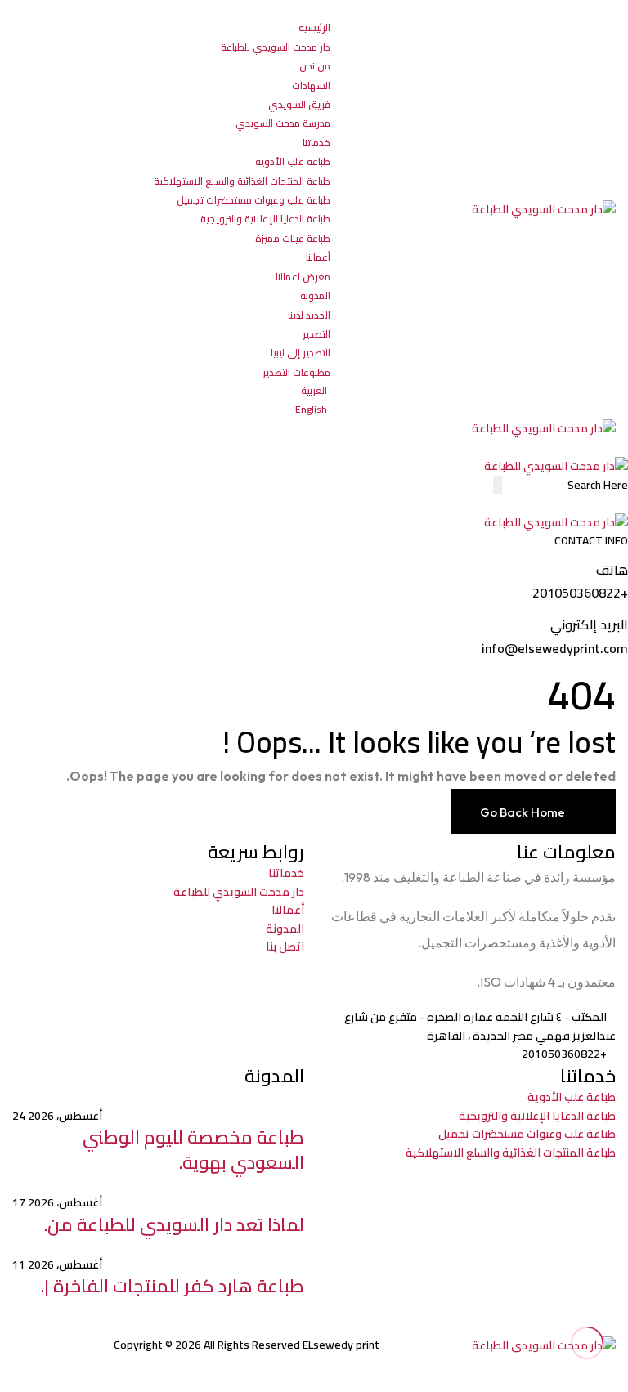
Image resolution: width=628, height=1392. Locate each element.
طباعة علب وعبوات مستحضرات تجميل (253, 199)
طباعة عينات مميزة (292, 238)
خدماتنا (316, 142)
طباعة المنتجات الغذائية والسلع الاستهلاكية (242, 181)
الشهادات (311, 85)
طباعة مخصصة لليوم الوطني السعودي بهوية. (193, 1149)
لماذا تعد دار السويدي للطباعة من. (174, 1224)
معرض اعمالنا (303, 276)
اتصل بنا (285, 946)
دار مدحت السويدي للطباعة (275, 47)
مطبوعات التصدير (296, 372)
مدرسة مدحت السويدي (283, 123)
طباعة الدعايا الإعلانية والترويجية (265, 218)
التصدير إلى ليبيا (300, 352)
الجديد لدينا (309, 315)
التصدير (316, 334)
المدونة (315, 295)
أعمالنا (318, 257)
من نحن (314, 65)
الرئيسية (314, 27)
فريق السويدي (299, 104)
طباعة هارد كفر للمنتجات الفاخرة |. (172, 1286)
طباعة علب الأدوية (292, 161)
